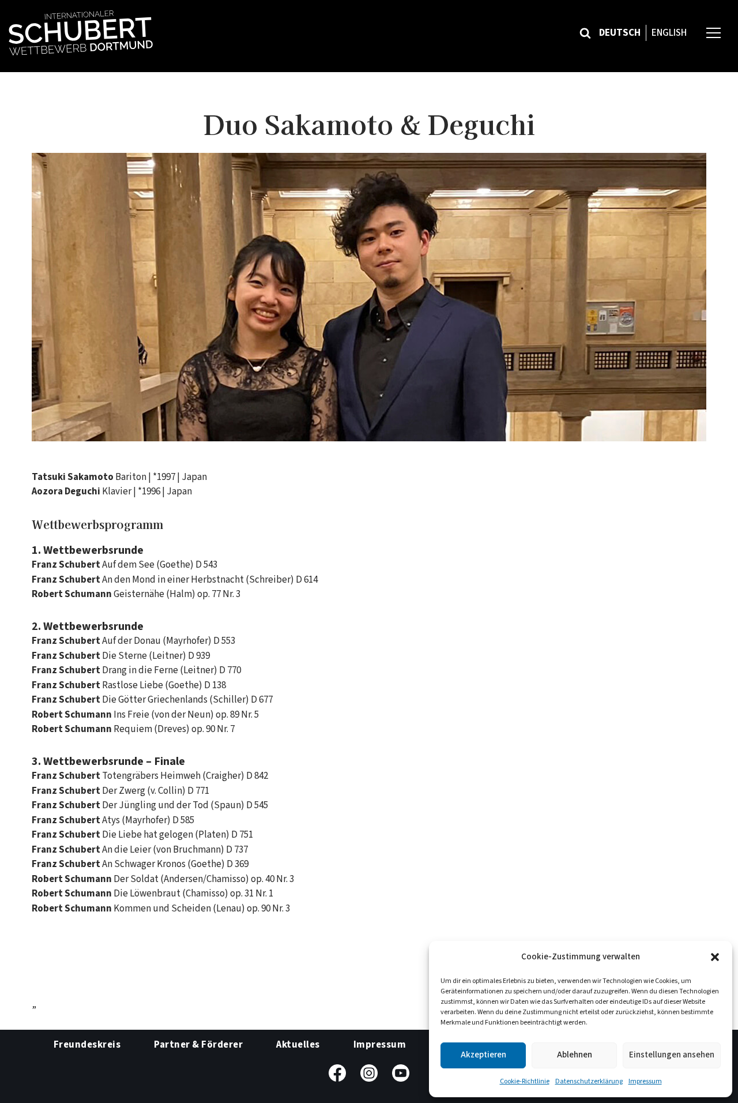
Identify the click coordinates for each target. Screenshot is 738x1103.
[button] (715, 957)
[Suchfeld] (585, 33)
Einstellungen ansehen (671, 1055)
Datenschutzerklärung (589, 1081)
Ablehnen (574, 1055)
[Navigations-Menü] (713, 33)
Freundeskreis (87, 1045)
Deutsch (620, 33)
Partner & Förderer (198, 1045)
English (669, 33)
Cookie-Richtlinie (524, 1081)
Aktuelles (298, 1045)
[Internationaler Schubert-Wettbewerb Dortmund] (81, 32)
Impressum (645, 1081)
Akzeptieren (483, 1055)
